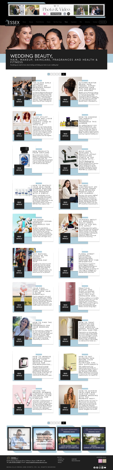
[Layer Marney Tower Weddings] (69, 439)
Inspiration (74, 22)
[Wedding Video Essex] (56, 10)
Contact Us (61, 459)
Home (24, 22)
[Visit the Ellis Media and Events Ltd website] (13, 458)
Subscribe (102, 22)
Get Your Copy (58, 22)
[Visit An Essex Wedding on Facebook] (95, 467)
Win (81, 22)
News (66, 22)
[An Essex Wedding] (12, 23)
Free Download (76, 460)
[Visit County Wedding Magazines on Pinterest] (97, 467)
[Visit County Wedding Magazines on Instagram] (100, 467)
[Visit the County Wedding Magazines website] (104, 460)
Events (48, 22)
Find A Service (40, 22)
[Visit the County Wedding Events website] (100, 460)
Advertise (87, 22)
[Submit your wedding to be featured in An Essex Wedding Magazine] (44, 439)
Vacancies (60, 460)
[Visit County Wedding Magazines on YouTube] (105, 467)
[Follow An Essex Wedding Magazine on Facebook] (19, 439)
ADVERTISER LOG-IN (101, 457)
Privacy (60, 462)
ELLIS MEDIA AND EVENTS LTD (24, 467)
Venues (31, 22)
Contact (95, 22)
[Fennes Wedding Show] (94, 439)
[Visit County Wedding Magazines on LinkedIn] (102, 467)
